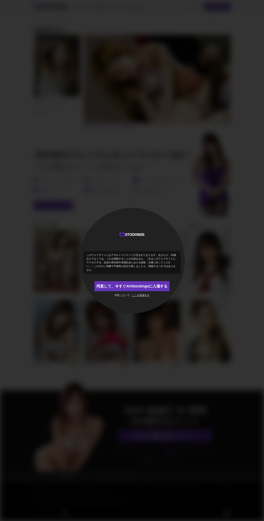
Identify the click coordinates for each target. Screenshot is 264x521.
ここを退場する (140, 295)
